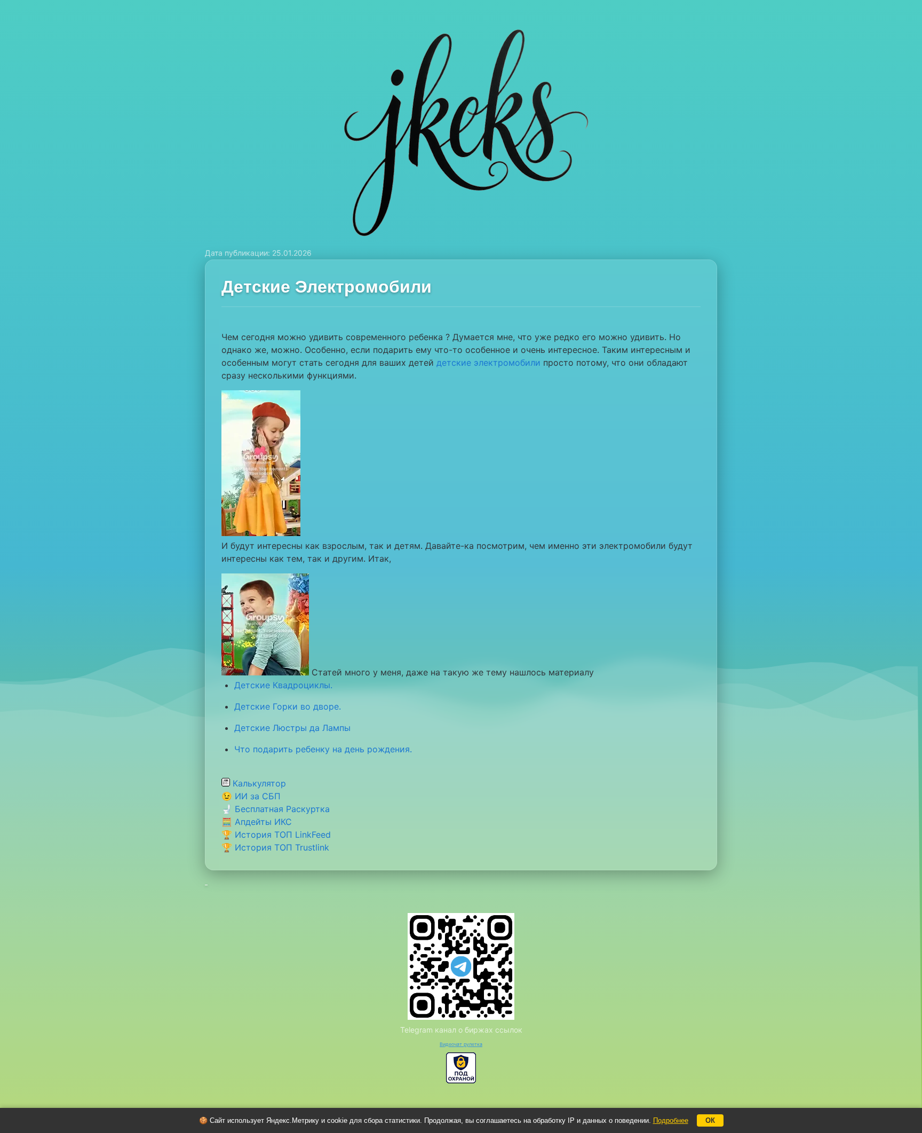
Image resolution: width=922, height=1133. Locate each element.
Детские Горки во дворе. (287, 706)
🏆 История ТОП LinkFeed (276, 834)
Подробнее (670, 1120)
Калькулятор (258, 783)
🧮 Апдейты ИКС (256, 821)
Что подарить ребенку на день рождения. (323, 749)
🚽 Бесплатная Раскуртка (275, 809)
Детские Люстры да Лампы (292, 727)
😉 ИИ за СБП (251, 796)
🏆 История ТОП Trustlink (275, 847)
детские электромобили (488, 362)
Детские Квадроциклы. (283, 685)
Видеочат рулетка (461, 1044)
